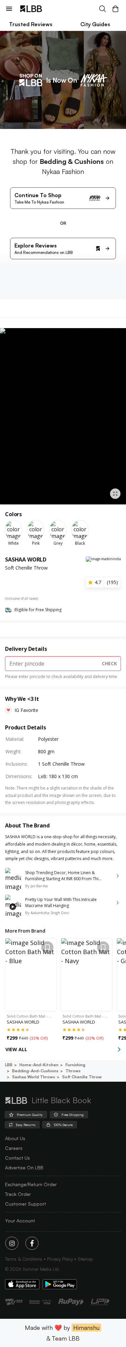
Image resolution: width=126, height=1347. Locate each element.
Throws (73, 1070)
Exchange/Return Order (31, 1184)
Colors (13, 514)
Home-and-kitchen (38, 1064)
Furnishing (75, 1064)
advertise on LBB (24, 1167)
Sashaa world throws (33, 1076)
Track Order (18, 1194)
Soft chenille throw (82, 1076)
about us (15, 1138)
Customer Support (25, 1204)
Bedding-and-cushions (35, 1070)
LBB (8, 1064)
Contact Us (17, 1158)
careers (14, 1148)
